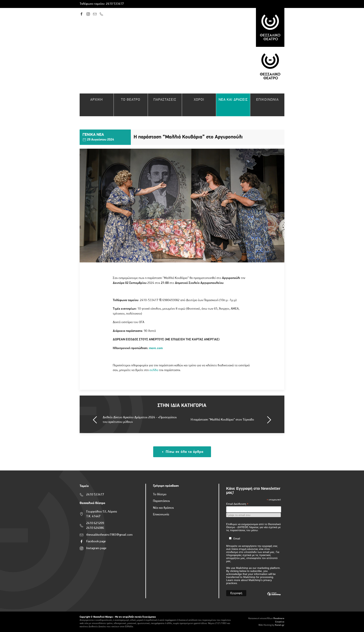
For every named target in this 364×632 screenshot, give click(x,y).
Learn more (233, 580)
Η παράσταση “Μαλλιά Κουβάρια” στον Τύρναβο (222, 419)
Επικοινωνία (161, 514)
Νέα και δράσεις (163, 508)
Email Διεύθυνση (237, 504)
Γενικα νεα (93, 135)
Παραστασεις (164, 100)
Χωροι (199, 100)
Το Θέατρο (159, 494)
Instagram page (96, 548)
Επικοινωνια (267, 100)
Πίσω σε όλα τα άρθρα (184, 452)
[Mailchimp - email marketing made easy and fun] (274, 596)
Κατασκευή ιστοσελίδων (260, 618)
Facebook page (96, 541)
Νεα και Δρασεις (233, 100)
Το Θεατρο (130, 100)
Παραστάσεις (161, 501)
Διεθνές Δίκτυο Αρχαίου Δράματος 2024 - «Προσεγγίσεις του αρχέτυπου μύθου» (140, 420)
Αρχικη (96, 100)
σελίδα (153, 370)
